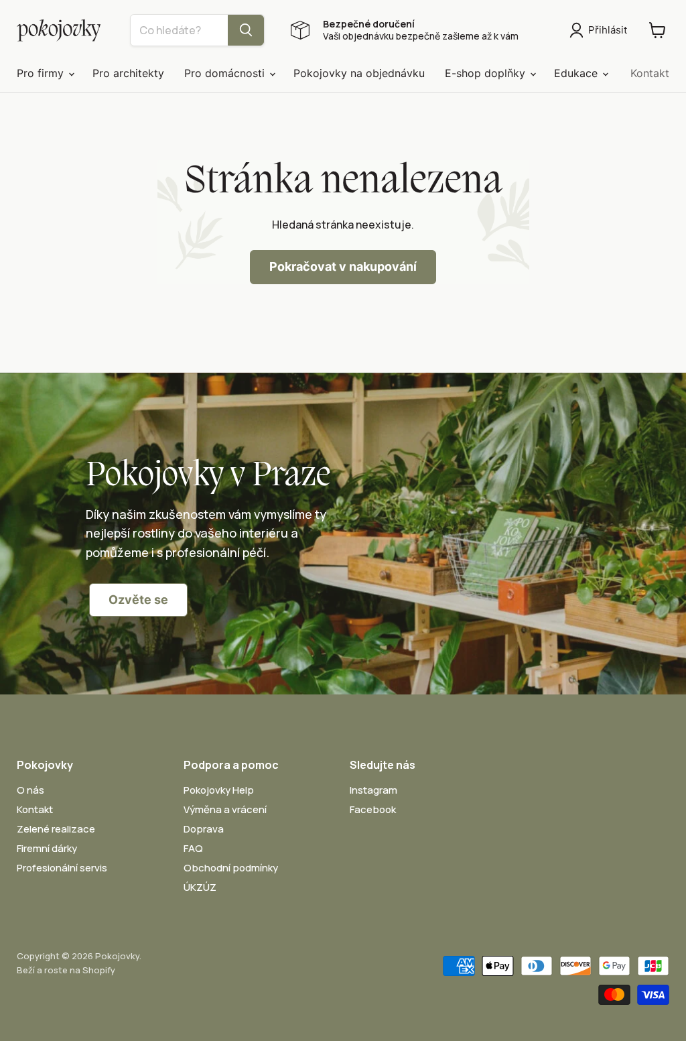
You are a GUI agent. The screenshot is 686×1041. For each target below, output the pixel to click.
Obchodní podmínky (231, 868)
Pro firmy (42, 73)
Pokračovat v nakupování (343, 266)
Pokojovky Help (219, 790)
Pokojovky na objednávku (359, 73)
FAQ (193, 848)
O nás (30, 790)
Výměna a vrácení (225, 809)
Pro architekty (128, 73)
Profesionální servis (62, 868)
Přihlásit (607, 29)
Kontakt (649, 73)
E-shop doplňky (487, 73)
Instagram (373, 790)
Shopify (98, 970)
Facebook (373, 809)
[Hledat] (246, 30)
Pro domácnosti (226, 73)
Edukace (577, 73)
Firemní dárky (47, 848)
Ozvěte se (138, 600)
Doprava (204, 829)
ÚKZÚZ (200, 887)
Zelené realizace (56, 829)
